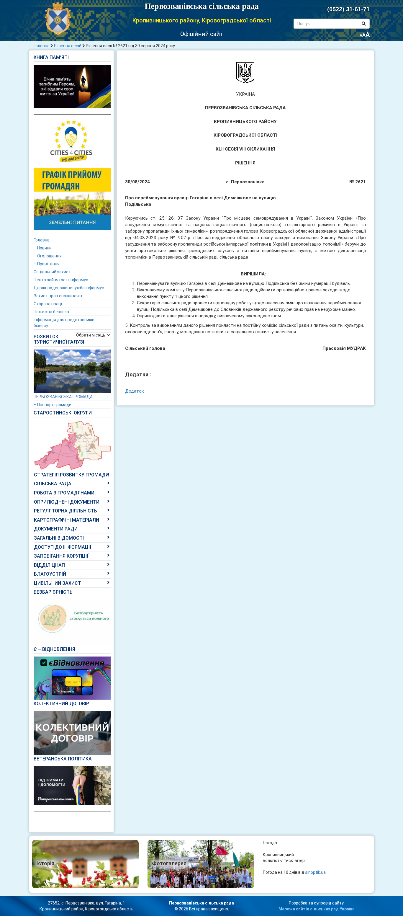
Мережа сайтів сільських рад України (317, 909)
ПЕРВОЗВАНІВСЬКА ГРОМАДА (63, 396)
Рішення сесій (67, 45)
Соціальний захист (52, 272)
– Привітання (47, 264)
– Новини (43, 248)
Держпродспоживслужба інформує (69, 287)
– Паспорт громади (52, 404)
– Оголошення (48, 256)
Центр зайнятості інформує (61, 279)
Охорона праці (48, 303)
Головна (42, 45)
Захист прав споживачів (58, 295)
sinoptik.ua (315, 872)
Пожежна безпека (51, 311)
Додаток (134, 391)
